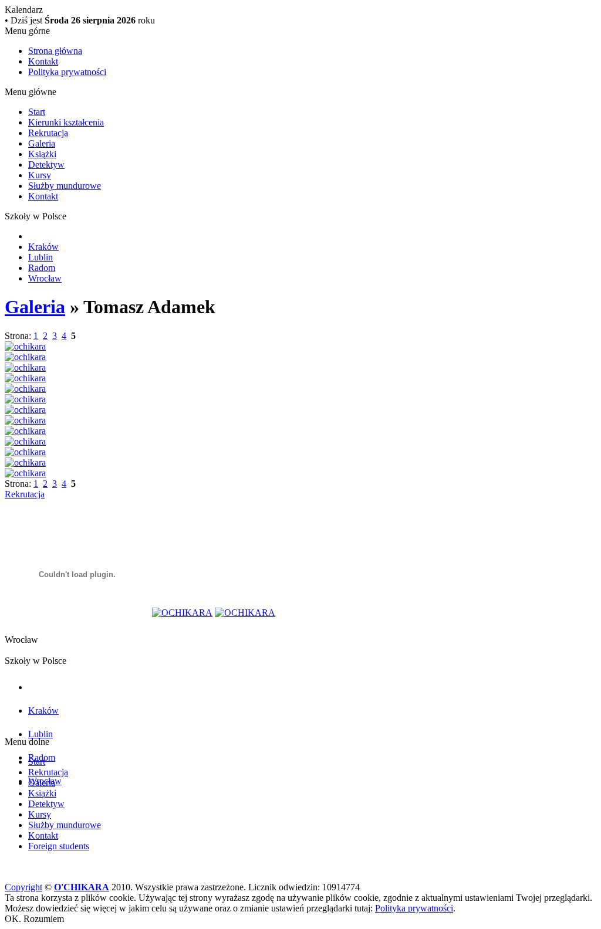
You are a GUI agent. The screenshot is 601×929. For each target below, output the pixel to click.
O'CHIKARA (81, 887)
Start (36, 112)
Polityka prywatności (67, 72)
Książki (42, 154)
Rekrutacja (48, 133)
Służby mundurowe (64, 186)
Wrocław (45, 278)
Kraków (43, 247)
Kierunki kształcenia (66, 122)
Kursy (39, 175)
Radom (41, 268)
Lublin (40, 257)
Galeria (41, 143)
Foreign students (58, 846)
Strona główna (55, 51)
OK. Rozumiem (34, 919)
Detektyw (46, 164)
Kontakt (43, 61)
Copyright (23, 887)
